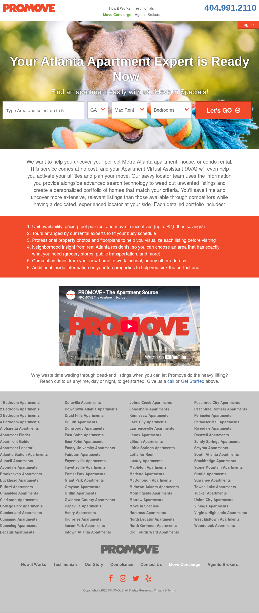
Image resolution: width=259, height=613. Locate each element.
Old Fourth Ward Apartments (154, 532)
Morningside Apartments (151, 493)
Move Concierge (117, 14)
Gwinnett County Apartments (90, 499)
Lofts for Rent (142, 454)
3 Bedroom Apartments (20, 415)
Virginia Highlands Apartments (220, 512)
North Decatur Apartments (152, 519)
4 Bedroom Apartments (20, 421)
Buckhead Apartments (19, 480)
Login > (248, 24)
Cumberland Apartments (21, 512)
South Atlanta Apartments (216, 454)
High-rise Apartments (83, 519)
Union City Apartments (213, 499)
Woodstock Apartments (214, 525)
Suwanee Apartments (212, 480)
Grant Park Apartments (84, 480)
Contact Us (151, 564)
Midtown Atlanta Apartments (154, 486)
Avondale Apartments (18, 467)
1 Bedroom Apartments (20, 402)
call (170, 381)
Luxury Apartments (146, 460)
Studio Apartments (210, 473)
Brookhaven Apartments (21, 473)
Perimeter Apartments (212, 415)
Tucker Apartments (210, 493)
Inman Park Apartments (85, 525)
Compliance (121, 564)
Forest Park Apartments (85, 473)
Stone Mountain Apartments (218, 467)
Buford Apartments (16, 486)
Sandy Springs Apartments (217, 441)
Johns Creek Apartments (151, 402)
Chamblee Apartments (19, 493)
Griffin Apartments (80, 493)
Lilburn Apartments (146, 441)
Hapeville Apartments (83, 505)
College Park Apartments (21, 505)
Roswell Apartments (211, 434)
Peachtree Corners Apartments (220, 408)
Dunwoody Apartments (84, 428)
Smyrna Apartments (211, 447)
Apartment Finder (15, 434)
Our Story (94, 564)
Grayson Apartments (82, 486)
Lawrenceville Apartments (152, 428)
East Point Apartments (84, 441)
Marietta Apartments (147, 473)
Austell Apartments (16, 460)
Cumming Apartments (18, 519)
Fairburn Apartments (82, 454)
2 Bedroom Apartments (20, 408)
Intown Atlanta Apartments (88, 532)
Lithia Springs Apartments (152, 447)
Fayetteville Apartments (85, 460)
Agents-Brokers (147, 14)
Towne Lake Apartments (215, 486)
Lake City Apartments (148, 421)
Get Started (192, 381)
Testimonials (144, 8)
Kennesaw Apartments (149, 415)
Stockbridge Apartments (215, 460)
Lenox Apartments (145, 434)
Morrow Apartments (146, 499)
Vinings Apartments (211, 505)
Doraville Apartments (83, 402)
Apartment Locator (16, 447)
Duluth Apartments (81, 421)
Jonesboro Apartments (149, 408)
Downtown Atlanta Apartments (91, 408)
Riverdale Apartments (212, 428)
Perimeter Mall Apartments (217, 421)
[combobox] (45, 110)
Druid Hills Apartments (84, 415)
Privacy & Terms (165, 590)
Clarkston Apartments (19, 499)
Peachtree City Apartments (217, 402)
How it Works (119, 8)
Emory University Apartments (90, 447)
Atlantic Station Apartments (24, 454)
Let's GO (219, 110)
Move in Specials (144, 505)
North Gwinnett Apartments (153, 525)
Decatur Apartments (17, 532)
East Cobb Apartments (84, 434)
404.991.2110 (230, 7)
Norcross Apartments (148, 512)
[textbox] (44, 110)
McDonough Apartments (151, 480)
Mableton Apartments (148, 467)
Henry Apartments (80, 512)
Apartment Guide (14, 441)
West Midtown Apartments (217, 519)
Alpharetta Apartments (19, 428)
